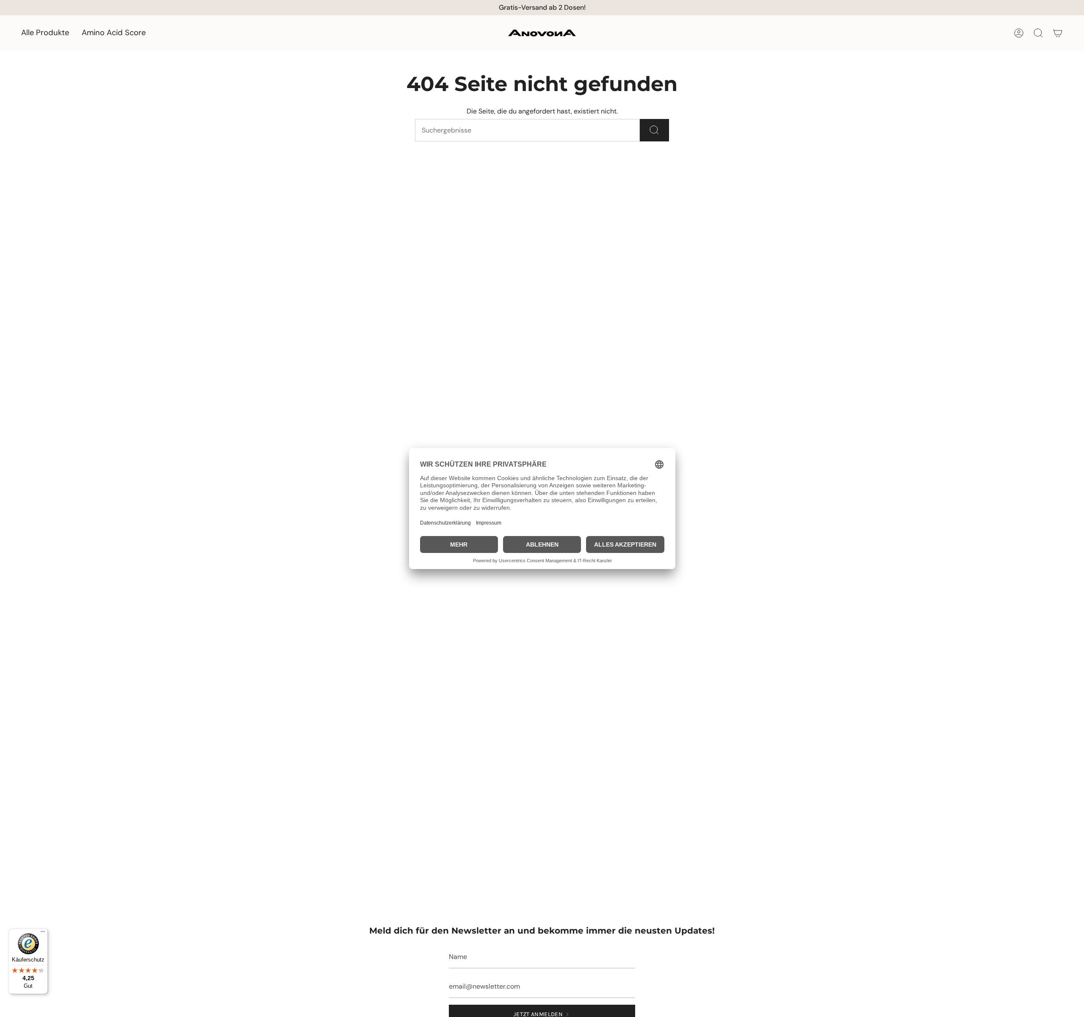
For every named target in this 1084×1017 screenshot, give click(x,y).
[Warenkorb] (1057, 33)
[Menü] (43, 934)
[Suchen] (654, 130)
